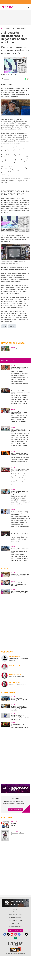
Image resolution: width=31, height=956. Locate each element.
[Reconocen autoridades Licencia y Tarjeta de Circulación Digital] (5, 437)
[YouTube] (12, 934)
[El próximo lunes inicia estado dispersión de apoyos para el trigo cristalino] (5, 519)
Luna (4, 326)
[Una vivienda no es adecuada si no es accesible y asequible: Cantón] (5, 477)
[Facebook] (4, 934)
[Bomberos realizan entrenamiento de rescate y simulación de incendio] (5, 699)
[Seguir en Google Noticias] (28, 79)
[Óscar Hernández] (4, 684)
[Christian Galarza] (4, 658)
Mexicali (12, 326)
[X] (8, 934)
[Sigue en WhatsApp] (25, 79)
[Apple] (26, 934)
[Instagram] (15, 934)
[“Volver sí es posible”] (5, 348)
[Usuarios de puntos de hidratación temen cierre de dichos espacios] (5, 416)
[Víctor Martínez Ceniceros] (4, 667)
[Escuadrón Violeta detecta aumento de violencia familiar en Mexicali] (5, 397)
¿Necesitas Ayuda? (15, 930)
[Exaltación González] (4, 675)
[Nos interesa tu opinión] (15, 903)
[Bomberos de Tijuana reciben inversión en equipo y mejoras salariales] (5, 458)
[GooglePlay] (15, 938)
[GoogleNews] (19, 934)
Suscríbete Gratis (15, 810)
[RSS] (22, 934)
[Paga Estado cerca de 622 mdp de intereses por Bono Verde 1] (5, 537)
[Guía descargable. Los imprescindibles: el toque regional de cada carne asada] (5, 725)
